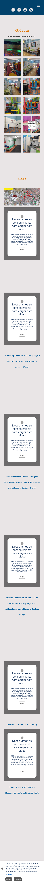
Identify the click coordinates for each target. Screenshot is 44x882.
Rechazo (18, 879)
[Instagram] (19, 10)
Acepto (22, 249)
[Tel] (31, 10)
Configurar (9, 874)
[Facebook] (13, 10)
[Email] (25, 10)
